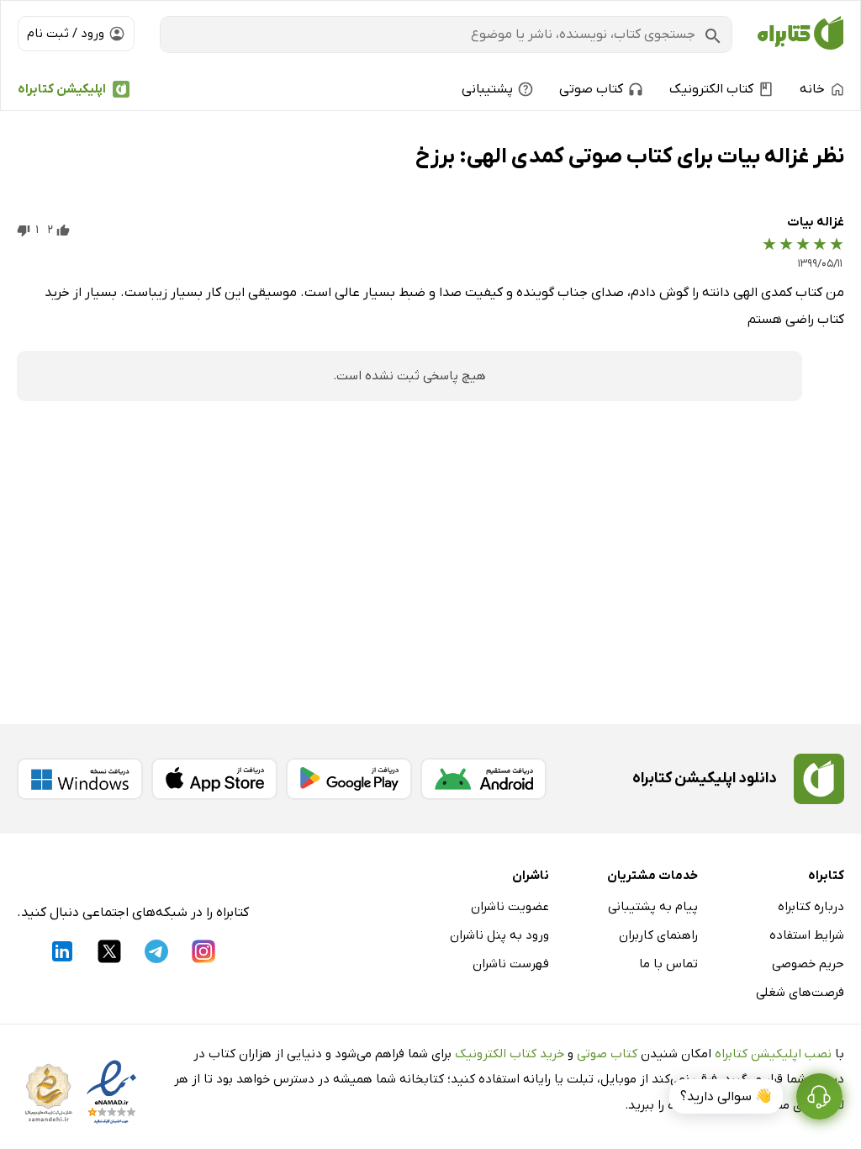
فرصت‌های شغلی (800, 992)
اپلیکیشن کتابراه (62, 89)
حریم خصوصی (808, 964)
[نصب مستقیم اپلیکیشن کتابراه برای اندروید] (483, 779)
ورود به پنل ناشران (499, 935)
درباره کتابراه (811, 906)
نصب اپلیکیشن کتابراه (773, 1054)
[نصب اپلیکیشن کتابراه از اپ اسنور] (214, 779)
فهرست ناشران (511, 964)
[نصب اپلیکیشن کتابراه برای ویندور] (80, 779)
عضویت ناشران (510, 906)
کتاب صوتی (607, 1054)
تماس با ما (668, 964)
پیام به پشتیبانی (653, 906)
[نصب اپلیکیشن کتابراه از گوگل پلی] (349, 779)
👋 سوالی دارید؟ (726, 1096)
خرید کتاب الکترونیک (509, 1054)
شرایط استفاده (806, 935)
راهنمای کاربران (658, 935)
